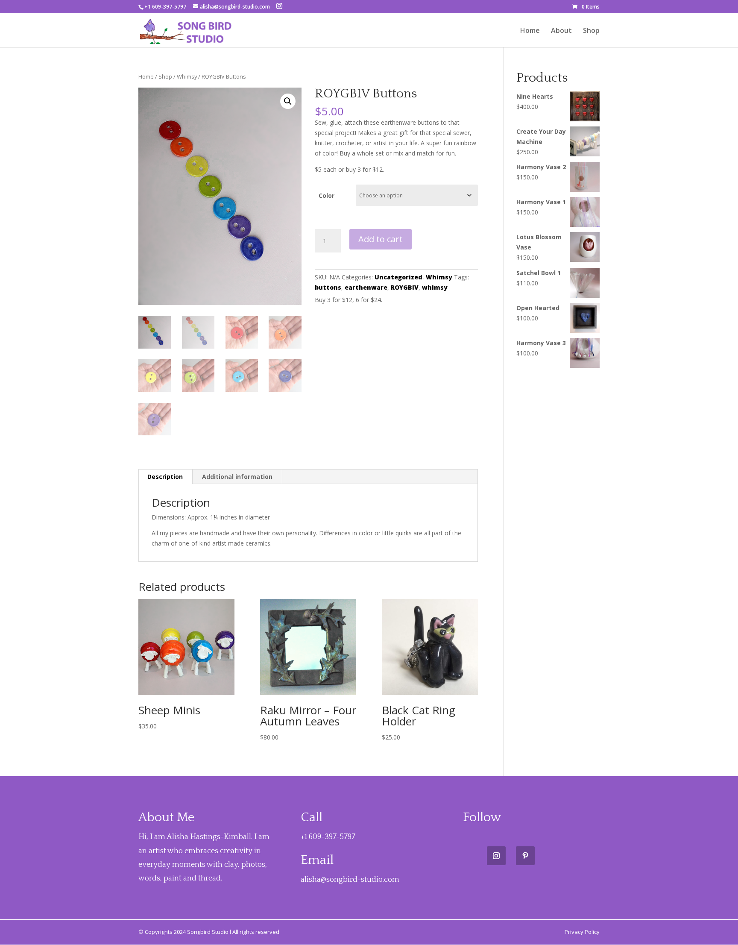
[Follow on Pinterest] (525, 855)
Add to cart (380, 239)
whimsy (435, 287)
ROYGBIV (405, 287)
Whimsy (187, 76)
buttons (328, 287)
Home (530, 31)
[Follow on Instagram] (496, 855)
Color (326, 195)
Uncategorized (398, 277)
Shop (591, 31)
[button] (288, 101)
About (561, 31)
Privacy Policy (582, 932)
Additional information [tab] (237, 476)
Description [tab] (165, 476)
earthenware (366, 287)
